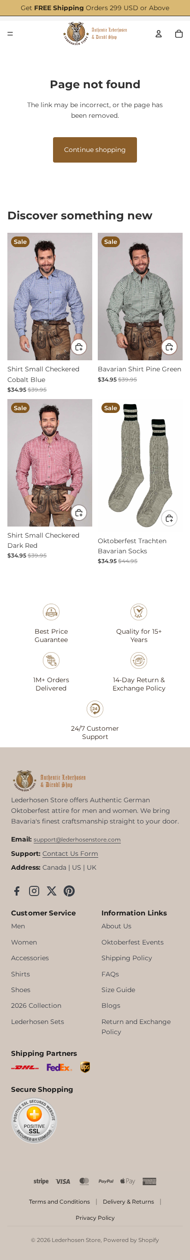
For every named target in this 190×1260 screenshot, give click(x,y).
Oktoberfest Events (132, 942)
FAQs (110, 974)
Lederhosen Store (76, 1239)
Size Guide (118, 990)
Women (24, 942)
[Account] (158, 34)
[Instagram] (34, 891)
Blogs (110, 1005)
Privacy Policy (95, 1217)
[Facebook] (16, 891)
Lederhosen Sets (37, 1022)
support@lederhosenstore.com (77, 839)
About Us (116, 926)
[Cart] (179, 34)
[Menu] (10, 33)
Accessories (30, 958)
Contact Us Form (70, 853)
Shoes (20, 990)
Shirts (20, 974)
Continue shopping (95, 149)
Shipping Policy (126, 958)
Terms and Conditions (59, 1201)
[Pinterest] (69, 891)
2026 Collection (36, 1005)
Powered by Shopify (131, 1239)
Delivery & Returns (128, 1201)
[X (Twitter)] (51, 891)
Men (18, 926)
